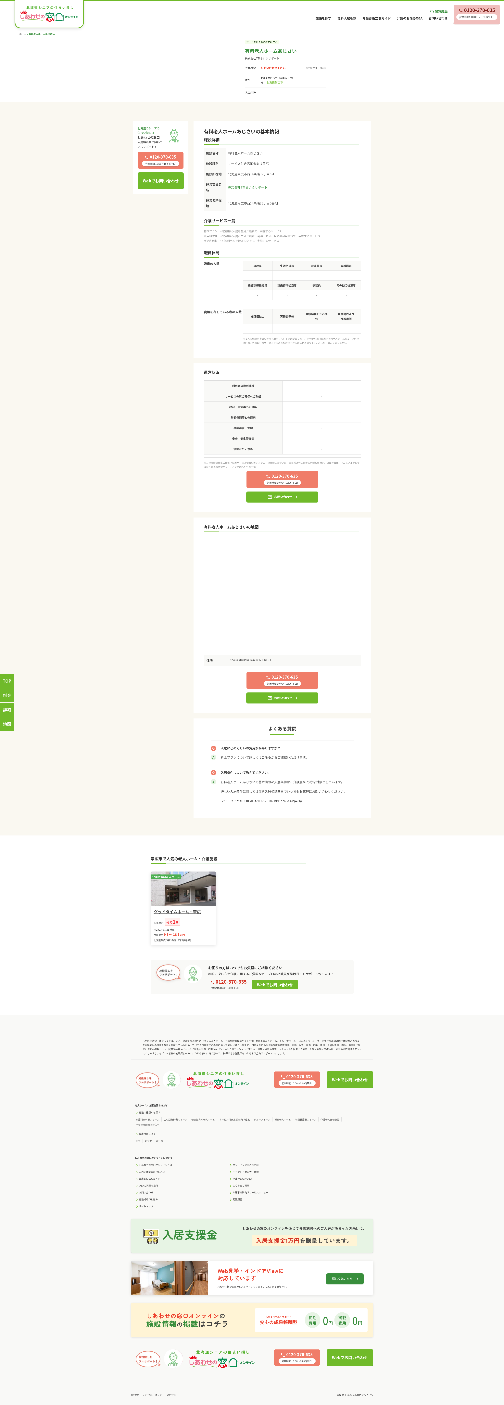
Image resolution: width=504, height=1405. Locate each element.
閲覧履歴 (438, 11)
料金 (7, 695)
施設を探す (323, 18)
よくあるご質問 (241, 1185)
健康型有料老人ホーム (203, 1119)
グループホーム (262, 1119)
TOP (7, 681)
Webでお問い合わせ (161, 181)
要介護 (159, 1140)
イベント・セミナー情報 (246, 1171)
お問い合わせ (438, 18)
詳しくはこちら (342, 1279)
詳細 (7, 710)
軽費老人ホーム (282, 1119)
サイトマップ (146, 1206)
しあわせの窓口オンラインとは (155, 1164)
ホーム (22, 34)
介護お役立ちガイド (376, 18)
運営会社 (171, 1394)
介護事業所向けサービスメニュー (250, 1192)
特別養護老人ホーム (305, 1119)
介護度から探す (147, 1133)
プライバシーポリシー (153, 1394)
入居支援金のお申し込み (152, 1171)
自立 (138, 1140)
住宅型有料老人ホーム (175, 1119)
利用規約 (135, 1394)
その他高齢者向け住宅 (147, 1124)
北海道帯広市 (275, 82)
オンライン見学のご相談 (246, 1164)
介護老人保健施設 (330, 1119)
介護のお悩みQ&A (409, 18)
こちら (266, 757)
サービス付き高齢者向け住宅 (234, 1119)
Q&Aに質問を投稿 (148, 1185)
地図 (7, 724)
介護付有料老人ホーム (147, 1119)
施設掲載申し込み (148, 1199)
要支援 (148, 1140)
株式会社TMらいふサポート (262, 58)
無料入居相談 (346, 18)
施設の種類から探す (149, 1112)
